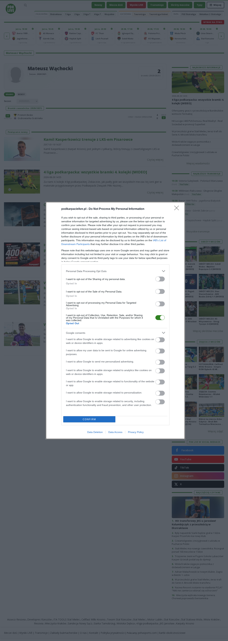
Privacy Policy (136, 432)
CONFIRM (89, 419)
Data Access (115, 432)
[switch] (160, 279)
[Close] (177, 209)
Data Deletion (95, 432)
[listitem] (115, 271)
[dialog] (115, 320)
